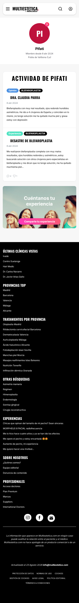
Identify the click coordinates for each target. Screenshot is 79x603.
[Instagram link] (27, 518)
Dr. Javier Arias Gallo (13, 276)
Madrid (6, 290)
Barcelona (8, 295)
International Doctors (13, 506)
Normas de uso (44, 573)
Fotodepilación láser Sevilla (17, 350)
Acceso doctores (11, 486)
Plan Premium (10, 491)
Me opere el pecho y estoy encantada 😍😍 (25, 438)
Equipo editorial (11, 467)
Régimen (7, 389)
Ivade (6, 256)
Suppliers (7, 501)
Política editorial (56, 578)
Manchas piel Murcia (13, 355)
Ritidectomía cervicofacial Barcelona (22, 329)
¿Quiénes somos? (12, 462)
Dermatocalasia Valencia (15, 334)
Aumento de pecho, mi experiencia (20, 443)
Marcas (7, 496)
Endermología (10, 399)
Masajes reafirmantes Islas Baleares (21, 360)
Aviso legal (38, 578)
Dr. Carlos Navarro (12, 271)
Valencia (7, 300)
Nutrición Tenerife (12, 365)
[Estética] (26, 9)
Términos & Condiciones (38, 583)
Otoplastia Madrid (12, 324)
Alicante (7, 310)
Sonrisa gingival (11, 404)
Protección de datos (23, 573)
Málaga (7, 305)
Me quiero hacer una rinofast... (18, 449)
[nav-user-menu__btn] (70, 9)
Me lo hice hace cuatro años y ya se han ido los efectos (31, 433)
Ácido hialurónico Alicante (16, 344)
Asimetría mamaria (12, 384)
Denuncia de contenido (15, 472)
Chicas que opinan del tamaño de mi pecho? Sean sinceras (33, 423)
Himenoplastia (10, 394)
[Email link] (51, 518)
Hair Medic (8, 266)
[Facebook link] (39, 518)
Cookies (59, 573)
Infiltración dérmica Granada (17, 370)
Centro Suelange (11, 261)
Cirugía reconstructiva (14, 409)
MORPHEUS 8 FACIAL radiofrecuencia (22, 428)
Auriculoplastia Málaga (14, 339)
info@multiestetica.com (55, 565)
